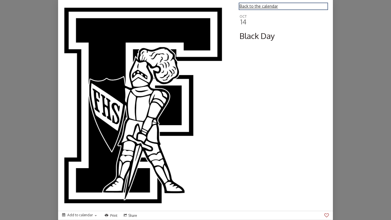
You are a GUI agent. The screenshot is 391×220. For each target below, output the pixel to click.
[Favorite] (326, 215)
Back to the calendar (259, 6)
